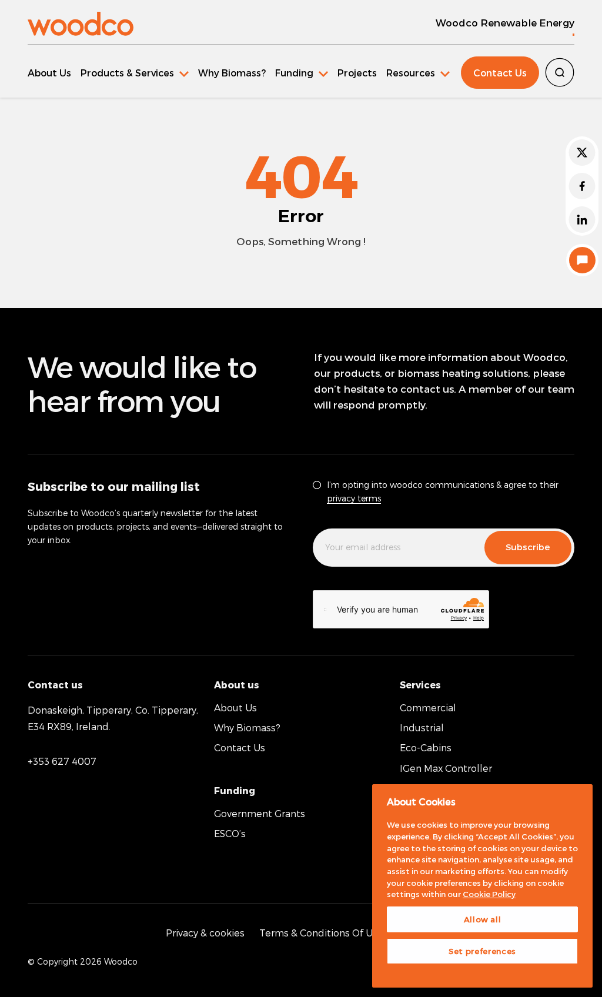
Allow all (482, 919)
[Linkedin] (582, 219)
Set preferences (482, 951)
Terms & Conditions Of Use (321, 932)
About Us (49, 72)
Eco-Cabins (426, 747)
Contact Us (500, 72)
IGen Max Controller (446, 768)
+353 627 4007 (62, 761)
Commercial (428, 707)
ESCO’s (230, 833)
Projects (357, 72)
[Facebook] (582, 186)
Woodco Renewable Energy (505, 22)
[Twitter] (582, 152)
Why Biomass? (232, 72)
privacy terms (354, 498)
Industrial (422, 727)
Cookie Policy (489, 894)
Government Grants (259, 813)
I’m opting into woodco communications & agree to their (442, 491)
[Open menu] (135, 72)
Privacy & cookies (205, 932)
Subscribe (528, 546)
